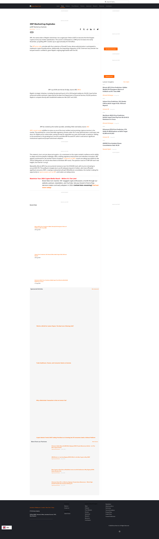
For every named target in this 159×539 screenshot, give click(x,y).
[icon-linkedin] (36, 521)
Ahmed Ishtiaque (108, 95)
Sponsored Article (56, 449)
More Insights (126, 81)
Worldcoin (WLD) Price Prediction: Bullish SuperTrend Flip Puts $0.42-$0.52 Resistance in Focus (116, 117)
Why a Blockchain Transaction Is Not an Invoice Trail (51, 400)
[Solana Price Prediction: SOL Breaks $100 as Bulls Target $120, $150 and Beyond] (52, 235)
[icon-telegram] (33, 521)
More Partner (95, 441)
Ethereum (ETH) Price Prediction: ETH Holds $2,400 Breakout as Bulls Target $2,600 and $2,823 (115, 131)
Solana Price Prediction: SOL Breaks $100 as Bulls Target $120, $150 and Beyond (114, 103)
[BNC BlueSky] (47, 521)
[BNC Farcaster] (50, 521)
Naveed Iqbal (107, 149)
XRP (31, 32)
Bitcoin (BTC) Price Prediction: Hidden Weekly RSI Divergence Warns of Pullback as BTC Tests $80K (115, 89)
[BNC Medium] (44, 521)
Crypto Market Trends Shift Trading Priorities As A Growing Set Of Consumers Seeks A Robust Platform (65, 437)
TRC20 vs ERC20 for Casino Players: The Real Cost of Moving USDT (55, 326)
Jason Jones (32, 29)
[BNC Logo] (45, 504)
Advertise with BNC (64, 20)
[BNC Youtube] (41, 521)
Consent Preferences (110, 516)
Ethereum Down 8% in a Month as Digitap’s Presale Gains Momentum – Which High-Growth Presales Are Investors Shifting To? (72, 482)
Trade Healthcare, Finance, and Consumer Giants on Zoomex (53, 363)
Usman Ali (106, 109)
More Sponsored (95, 289)
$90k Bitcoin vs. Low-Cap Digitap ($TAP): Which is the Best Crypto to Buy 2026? (71, 457)
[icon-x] (39, 521)
